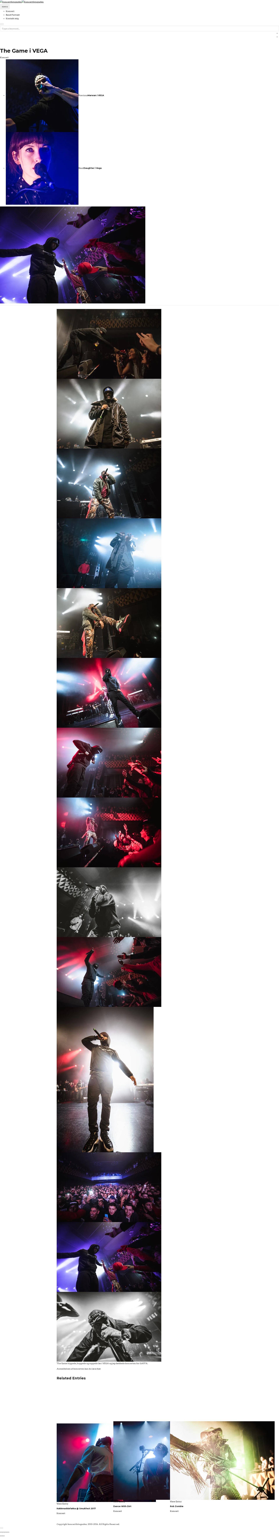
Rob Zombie (176, 1506)
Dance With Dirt (122, 1506)
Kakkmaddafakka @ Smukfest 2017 (76, 1508)
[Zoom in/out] (8, 1532)
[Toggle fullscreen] (6, 1532)
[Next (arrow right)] (3, 1535)
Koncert (4, 57)
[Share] (3, 1532)
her (99, 1369)
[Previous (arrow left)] (1, 1535)
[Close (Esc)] (1, 1532)
